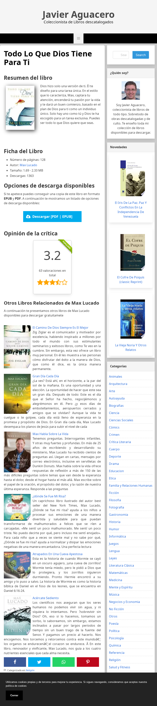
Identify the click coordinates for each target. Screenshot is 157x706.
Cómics (114, 427)
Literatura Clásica (121, 565)
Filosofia (115, 500)
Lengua (114, 551)
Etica (112, 478)
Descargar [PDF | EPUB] (52, 216)
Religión (30, 670)
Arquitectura (118, 384)
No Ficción (116, 609)
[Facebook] (15, 662)
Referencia (116, 653)
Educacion (116, 471)
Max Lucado (28, 165)
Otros (113, 616)
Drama (114, 464)
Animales (115, 376)
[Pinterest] (88, 662)
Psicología (116, 638)
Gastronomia (118, 514)
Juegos (114, 544)
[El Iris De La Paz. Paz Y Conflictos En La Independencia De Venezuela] (133, 178)
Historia (114, 522)
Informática (117, 536)
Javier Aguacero (79, 14)
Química (115, 645)
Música (114, 594)
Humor (114, 529)
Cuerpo (114, 449)
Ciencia (114, 413)
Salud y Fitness (119, 667)
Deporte (115, 456)
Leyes (113, 558)
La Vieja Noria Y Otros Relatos (130, 347)
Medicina (115, 580)
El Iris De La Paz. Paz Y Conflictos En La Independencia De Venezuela (131, 210)
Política (114, 631)
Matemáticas (118, 573)
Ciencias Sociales (121, 420)
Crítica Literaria (120, 442)
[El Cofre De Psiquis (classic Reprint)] (133, 252)
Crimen (114, 435)
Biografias (116, 405)
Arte (112, 391)
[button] (78, 38)
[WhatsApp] (63, 662)
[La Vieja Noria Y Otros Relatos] (133, 319)
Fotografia (116, 507)
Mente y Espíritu (120, 587)
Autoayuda (117, 398)
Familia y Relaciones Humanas (130, 485)
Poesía (114, 623)
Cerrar (14, 695)
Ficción (114, 493)
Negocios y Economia (124, 602)
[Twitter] (39, 662)
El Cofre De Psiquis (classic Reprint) (130, 279)
